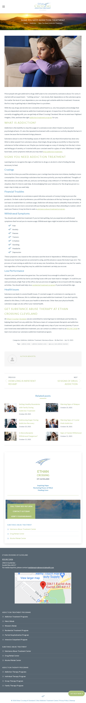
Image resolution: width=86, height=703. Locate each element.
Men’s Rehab (9, 621)
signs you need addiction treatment (58, 344)
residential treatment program (43, 285)
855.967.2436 (72, 328)
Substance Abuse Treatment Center (23, 529)
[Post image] (10, 407)
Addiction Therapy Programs (15, 672)
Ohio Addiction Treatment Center (47, 700)
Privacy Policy (64, 700)
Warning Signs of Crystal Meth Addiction (69, 421)
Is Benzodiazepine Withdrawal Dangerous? (28, 434)
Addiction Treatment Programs (16, 617)
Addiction (24, 340)
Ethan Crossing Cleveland (16, 319)
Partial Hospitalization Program (17, 635)
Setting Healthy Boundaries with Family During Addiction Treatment (29, 407)
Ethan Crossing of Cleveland (26, 700)
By (59, 340)
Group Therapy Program (14, 681)
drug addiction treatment (52, 152)
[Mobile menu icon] (3, 6)
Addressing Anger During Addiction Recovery (28, 421)
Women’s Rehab (11, 626)
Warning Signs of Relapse (70, 404)
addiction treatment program (41, 117)
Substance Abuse (47, 340)
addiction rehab (26, 344)
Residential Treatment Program (16, 630)
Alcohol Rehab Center (18, 538)
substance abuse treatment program (51, 209)
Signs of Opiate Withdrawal (71, 433)
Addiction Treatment (34, 340)
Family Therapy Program (14, 686)
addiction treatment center (39, 344)
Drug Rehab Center (17, 534)
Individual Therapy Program (15, 676)
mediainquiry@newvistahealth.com (41, 567)
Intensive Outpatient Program (16, 640)
